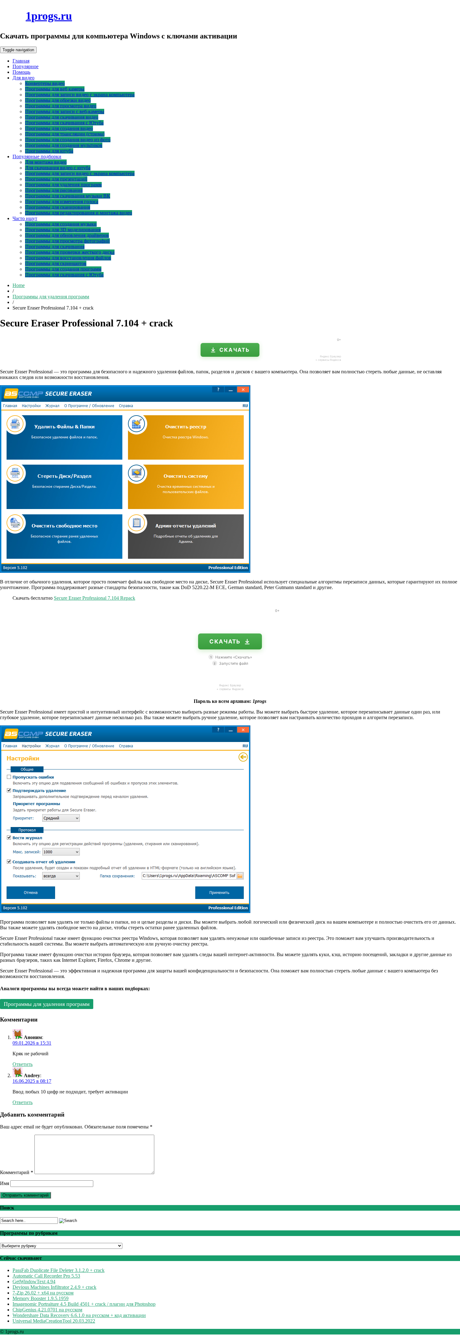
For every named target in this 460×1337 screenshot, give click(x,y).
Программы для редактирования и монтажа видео (78, 212)
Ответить (23, 1064)
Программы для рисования (54, 190)
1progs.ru (49, 16)
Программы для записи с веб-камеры (64, 111)
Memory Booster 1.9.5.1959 (41, 1298)
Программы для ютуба (49, 151)
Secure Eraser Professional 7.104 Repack (94, 598)
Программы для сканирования (57, 207)
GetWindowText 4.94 (34, 1281)
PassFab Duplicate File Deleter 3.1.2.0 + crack (59, 1270)
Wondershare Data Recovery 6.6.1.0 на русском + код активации (79, 1315)
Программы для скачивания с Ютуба (64, 122)
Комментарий (16, 1172)
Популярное (25, 66)
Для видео (23, 77)
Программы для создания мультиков (63, 145)
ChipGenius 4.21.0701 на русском (47, 1309)
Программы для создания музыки (61, 224)
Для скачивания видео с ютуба (57, 167)
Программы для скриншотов (55, 263)
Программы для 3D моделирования (63, 229)
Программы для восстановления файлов (68, 257)
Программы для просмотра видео (60, 105)
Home (19, 285)
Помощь (21, 72)
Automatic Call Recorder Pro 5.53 (46, 1276)
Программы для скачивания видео (61, 117)
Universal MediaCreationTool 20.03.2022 (54, 1321)
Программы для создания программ (63, 269)
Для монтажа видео (46, 162)
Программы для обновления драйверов (67, 235)
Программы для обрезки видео (58, 100)
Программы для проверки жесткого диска (70, 252)
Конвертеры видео (45, 83)
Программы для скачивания (54, 246)
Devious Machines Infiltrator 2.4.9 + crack (54, 1287)
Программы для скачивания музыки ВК (67, 196)
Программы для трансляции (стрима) (65, 134)
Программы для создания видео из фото (67, 139)
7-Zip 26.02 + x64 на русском (43, 1292)
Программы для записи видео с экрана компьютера (80, 94)
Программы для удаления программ (63, 184)
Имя (4, 1183)
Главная (21, 60)
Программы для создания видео (59, 128)
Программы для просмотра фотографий (67, 241)
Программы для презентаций (56, 179)
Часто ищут (25, 218)
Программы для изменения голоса (61, 201)
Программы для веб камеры (54, 89)
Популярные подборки (37, 156)
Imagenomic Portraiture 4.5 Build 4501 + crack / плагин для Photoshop (84, 1304)
